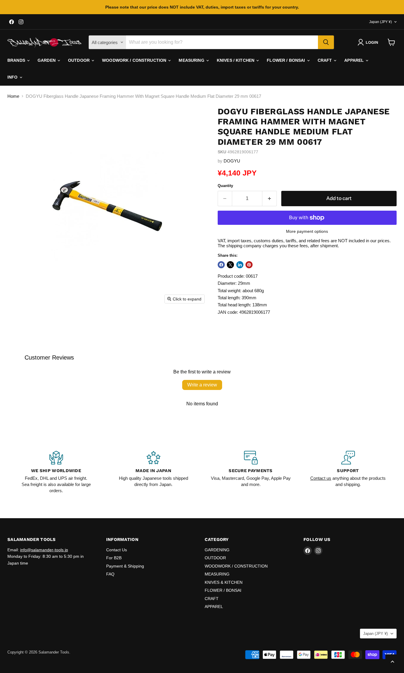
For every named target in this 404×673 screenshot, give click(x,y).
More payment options (307, 231)
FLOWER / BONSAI (286, 60)
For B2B (114, 557)
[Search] (326, 42)
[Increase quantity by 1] (269, 198)
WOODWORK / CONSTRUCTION (134, 60)
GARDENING (217, 549)
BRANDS (16, 60)
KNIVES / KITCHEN (236, 60)
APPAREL (354, 60)
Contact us (320, 478)
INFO (13, 77)
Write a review (202, 384)
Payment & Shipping (125, 566)
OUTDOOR (79, 60)
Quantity (225, 185)
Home (13, 96)
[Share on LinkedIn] (239, 264)
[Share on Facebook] (221, 264)
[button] (369, 42)
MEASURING (192, 60)
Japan (380, 22)
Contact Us (116, 549)
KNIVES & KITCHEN (224, 582)
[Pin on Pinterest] (249, 264)
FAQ (110, 574)
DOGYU (232, 160)
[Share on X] (230, 264)
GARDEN (47, 60)
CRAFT (325, 60)
